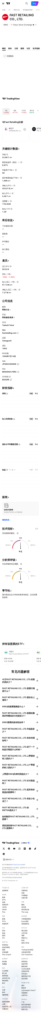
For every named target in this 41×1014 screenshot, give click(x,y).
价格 (22, 893)
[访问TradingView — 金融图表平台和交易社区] (11, 98)
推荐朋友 (5, 976)
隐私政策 (24, 966)
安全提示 (24, 974)
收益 (3, 933)
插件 (22, 985)
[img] (33, 25)
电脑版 (4, 964)
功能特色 (24, 890)
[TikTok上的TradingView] (35, 848)
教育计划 (24, 1009)
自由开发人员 (6, 1006)
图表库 (23, 988)
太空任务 (24, 933)
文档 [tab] (16, 48)
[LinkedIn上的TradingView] (24, 848)
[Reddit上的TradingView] (3, 854)
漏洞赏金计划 (26, 976)
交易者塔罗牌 (26, 952)
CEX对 (4, 907)
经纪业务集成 (26, 1004)
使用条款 (24, 961)
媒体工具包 (25, 943)
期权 (3, 950)
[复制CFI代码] (11, 380)
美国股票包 (25, 924)
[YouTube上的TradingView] (14, 848)
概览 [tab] (4, 48)
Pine (3, 912)
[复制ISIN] (18, 364)
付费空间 (5, 1009)
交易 (3, 990)
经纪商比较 (25, 909)
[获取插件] (36, 528)
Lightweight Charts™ (28, 990)
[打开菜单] (3, 3)
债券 (3, 902)
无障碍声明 (25, 971)
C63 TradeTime (26, 955)
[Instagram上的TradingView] (19, 848)
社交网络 (5, 971)
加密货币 (5, 905)
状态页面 (24, 978)
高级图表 (24, 993)
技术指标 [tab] (36, 48)
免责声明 (24, 964)
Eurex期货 (25, 921)
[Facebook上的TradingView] (8, 848)
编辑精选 (5, 995)
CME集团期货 (26, 919)
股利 (3, 935)
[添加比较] (25, 129)
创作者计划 (6, 978)
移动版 (4, 961)
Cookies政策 (25, 969)
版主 (3, 983)
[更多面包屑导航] (9, 10)
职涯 (22, 940)
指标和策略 (6, 1002)
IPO (3, 938)
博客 (22, 935)
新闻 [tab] (22, 48)
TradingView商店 (27, 950)
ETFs (4, 900)
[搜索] (26, 3)
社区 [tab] (28, 48)
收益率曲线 (6, 947)
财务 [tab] (10, 48)
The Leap (24, 912)
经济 (3, 931)
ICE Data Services (16, 864)
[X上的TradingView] (3, 848)
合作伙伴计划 (26, 1007)
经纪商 (23, 907)
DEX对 (4, 909)
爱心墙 (4, 973)
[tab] (31, 393)
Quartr (17, 877)
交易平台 (24, 995)
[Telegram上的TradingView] (29, 848)
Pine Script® (6, 955)
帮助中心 (24, 938)
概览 (22, 905)
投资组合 (5, 945)
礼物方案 (24, 898)
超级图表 (5, 890)
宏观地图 (5, 952)
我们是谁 (24, 931)
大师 (3, 1004)
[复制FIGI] (18, 372)
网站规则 (5, 980)
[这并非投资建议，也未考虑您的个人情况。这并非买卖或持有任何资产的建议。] (18, 533)
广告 (22, 1002)
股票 (3, 897)
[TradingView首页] (8, 3)
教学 (3, 992)
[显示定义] (7, 154)
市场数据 (24, 895)
